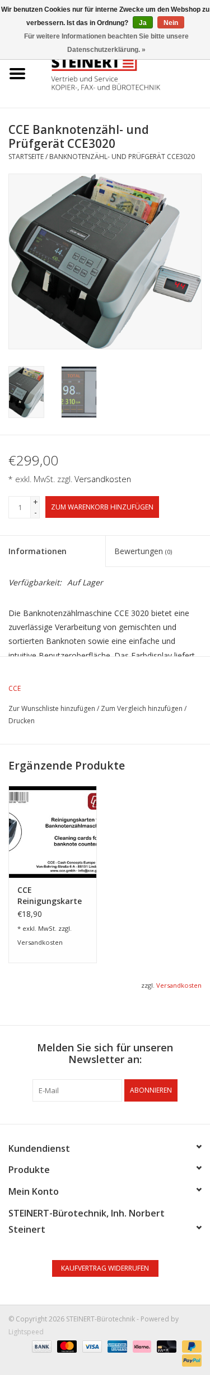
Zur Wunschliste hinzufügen (51, 708)
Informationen (37, 551)
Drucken (21, 720)
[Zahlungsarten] (40, 1345)
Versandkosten (102, 479)
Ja (143, 23)
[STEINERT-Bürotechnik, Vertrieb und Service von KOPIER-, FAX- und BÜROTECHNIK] (123, 73)
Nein (171, 23)
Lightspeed (26, 1331)
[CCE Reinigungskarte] (52, 832)
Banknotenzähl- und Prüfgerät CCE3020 (122, 156)
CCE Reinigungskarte (49, 895)
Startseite (26, 156)
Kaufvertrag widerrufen (105, 1268)
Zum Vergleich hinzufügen (142, 708)
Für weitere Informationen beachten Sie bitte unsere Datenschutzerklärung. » (106, 43)
